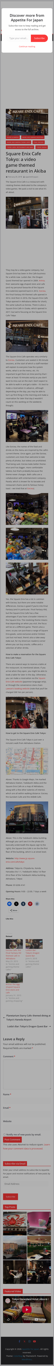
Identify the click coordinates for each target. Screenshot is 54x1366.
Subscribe (39, 38)
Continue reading (27, 46)
